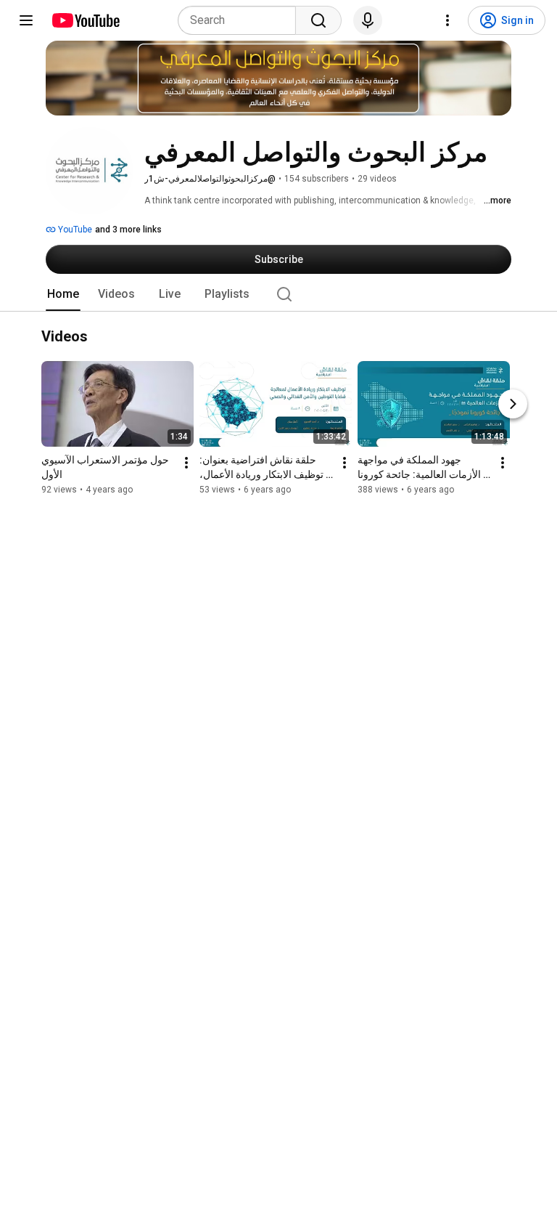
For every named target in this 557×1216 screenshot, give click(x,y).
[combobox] (241, 20)
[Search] (318, 20)
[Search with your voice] (367, 20)
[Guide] (26, 20)
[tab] (63, 294)
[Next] (512, 404)
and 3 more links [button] (128, 229)
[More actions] (186, 463)
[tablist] (278, 294)
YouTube (74, 229)
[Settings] (447, 20)
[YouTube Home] (85, 20)
